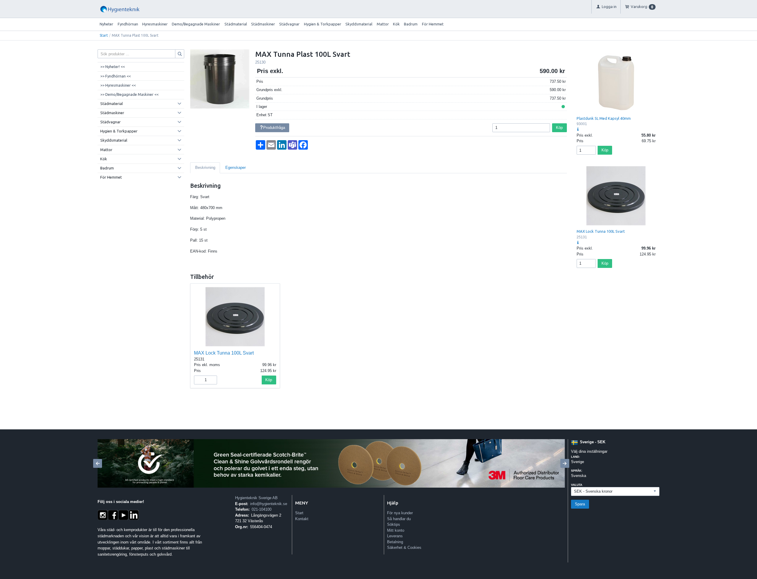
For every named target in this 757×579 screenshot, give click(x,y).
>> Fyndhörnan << (115, 76)
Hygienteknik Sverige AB (256, 498)
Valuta (576, 484)
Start (104, 35)
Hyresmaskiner (155, 24)
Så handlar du (399, 519)
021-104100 (261, 509)
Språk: (576, 470)
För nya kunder (400, 513)
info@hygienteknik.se (268, 504)
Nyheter (106, 24)
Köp (559, 127)
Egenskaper (235, 167)
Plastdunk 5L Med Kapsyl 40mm (604, 118)
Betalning (395, 542)
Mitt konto (395, 530)
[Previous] (97, 463)
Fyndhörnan (128, 24)
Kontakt (301, 519)
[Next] (564, 463)
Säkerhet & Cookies (404, 547)
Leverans (395, 536)
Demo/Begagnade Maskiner (196, 24)
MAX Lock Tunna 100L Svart (224, 352)
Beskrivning (205, 167)
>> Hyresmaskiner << (118, 85)
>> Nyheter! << (112, 66)
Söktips (393, 524)
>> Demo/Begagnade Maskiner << (129, 94)
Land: (575, 456)
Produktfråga (274, 127)
